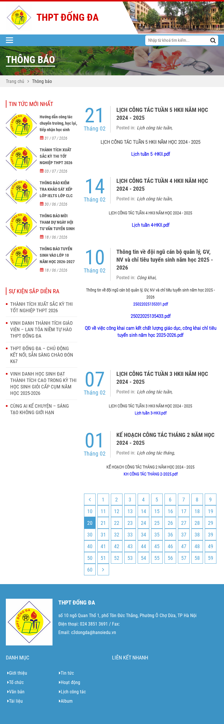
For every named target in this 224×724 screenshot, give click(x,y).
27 (183, 523)
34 (143, 535)
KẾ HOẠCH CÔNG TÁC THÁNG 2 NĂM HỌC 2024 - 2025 (165, 438)
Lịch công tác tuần (154, 128)
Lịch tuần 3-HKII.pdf (151, 413)
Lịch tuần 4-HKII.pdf (150, 225)
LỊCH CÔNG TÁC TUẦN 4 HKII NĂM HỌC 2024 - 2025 (162, 184)
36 (170, 535)
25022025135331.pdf (150, 304)
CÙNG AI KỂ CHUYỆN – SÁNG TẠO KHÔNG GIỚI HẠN (39, 409)
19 (210, 511)
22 (116, 523)
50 (89, 558)
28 (197, 523)
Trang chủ (15, 81)
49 (210, 546)
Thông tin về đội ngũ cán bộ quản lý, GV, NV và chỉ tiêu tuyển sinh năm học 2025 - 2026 (164, 259)
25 (157, 523)
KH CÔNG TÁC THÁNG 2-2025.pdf (151, 474)
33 (130, 535)
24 (143, 523)
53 (130, 558)
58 (197, 558)
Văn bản (16, 692)
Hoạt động (70, 682)
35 (157, 535)
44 (143, 546)
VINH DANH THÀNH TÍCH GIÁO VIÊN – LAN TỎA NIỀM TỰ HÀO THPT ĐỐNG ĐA (41, 329)
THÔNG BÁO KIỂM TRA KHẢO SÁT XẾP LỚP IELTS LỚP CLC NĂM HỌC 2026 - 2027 (58, 192)
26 (170, 523)
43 (130, 546)
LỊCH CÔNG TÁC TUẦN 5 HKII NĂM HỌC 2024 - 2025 (162, 113)
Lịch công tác (73, 692)
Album (67, 701)
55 (157, 558)
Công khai (146, 277)
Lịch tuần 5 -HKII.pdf (150, 154)
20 (89, 523)
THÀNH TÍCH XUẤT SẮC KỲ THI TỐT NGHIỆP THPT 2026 (56, 156)
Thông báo (42, 81)
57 (183, 558)
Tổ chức (16, 682)
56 (170, 558)
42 (116, 546)
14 (143, 511)
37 (183, 535)
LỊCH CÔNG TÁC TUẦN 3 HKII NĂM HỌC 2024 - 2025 (162, 377)
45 (157, 546)
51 (103, 558)
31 (103, 535)
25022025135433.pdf (151, 316)
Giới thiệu (18, 673)
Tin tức (67, 673)
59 (210, 558)
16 (170, 511)
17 (183, 511)
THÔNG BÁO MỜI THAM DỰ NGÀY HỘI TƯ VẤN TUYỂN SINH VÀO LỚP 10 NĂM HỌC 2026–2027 (58, 228)
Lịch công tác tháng (155, 453)
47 (183, 546)
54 (143, 558)
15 (157, 511)
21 (103, 523)
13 (130, 511)
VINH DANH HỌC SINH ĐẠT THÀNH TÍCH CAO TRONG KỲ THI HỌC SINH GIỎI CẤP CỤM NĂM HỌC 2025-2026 (43, 383)
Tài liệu (16, 701)
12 (116, 511)
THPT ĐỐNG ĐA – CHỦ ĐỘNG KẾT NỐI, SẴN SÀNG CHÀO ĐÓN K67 (41, 354)
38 (197, 535)
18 (197, 511)
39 (210, 535)
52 (116, 558)
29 (210, 523)
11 (103, 511)
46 (170, 546)
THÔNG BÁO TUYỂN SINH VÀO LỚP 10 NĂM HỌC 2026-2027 (57, 255)
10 (89, 511)
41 (103, 546)
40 (89, 546)
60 (89, 570)
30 (89, 535)
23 (130, 523)
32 (116, 535)
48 (197, 546)
